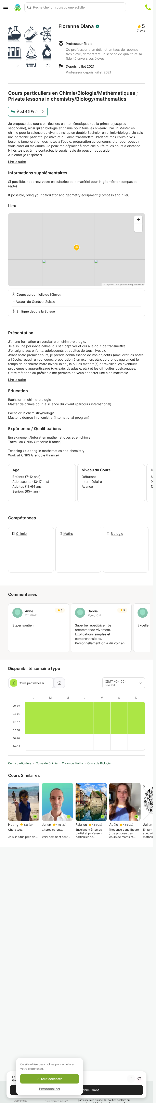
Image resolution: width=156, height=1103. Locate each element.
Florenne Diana (76, 26)
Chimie (21, 534)
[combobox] (75, 7)
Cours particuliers (19, 763)
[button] (139, 1079)
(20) (31, 824)
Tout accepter (51, 1079)
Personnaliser (49, 1089)
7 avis (141, 30)
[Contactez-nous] (148, 7)
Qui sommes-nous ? (56, 1101)
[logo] (17, 7)
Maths (68, 534)
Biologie (117, 534)
